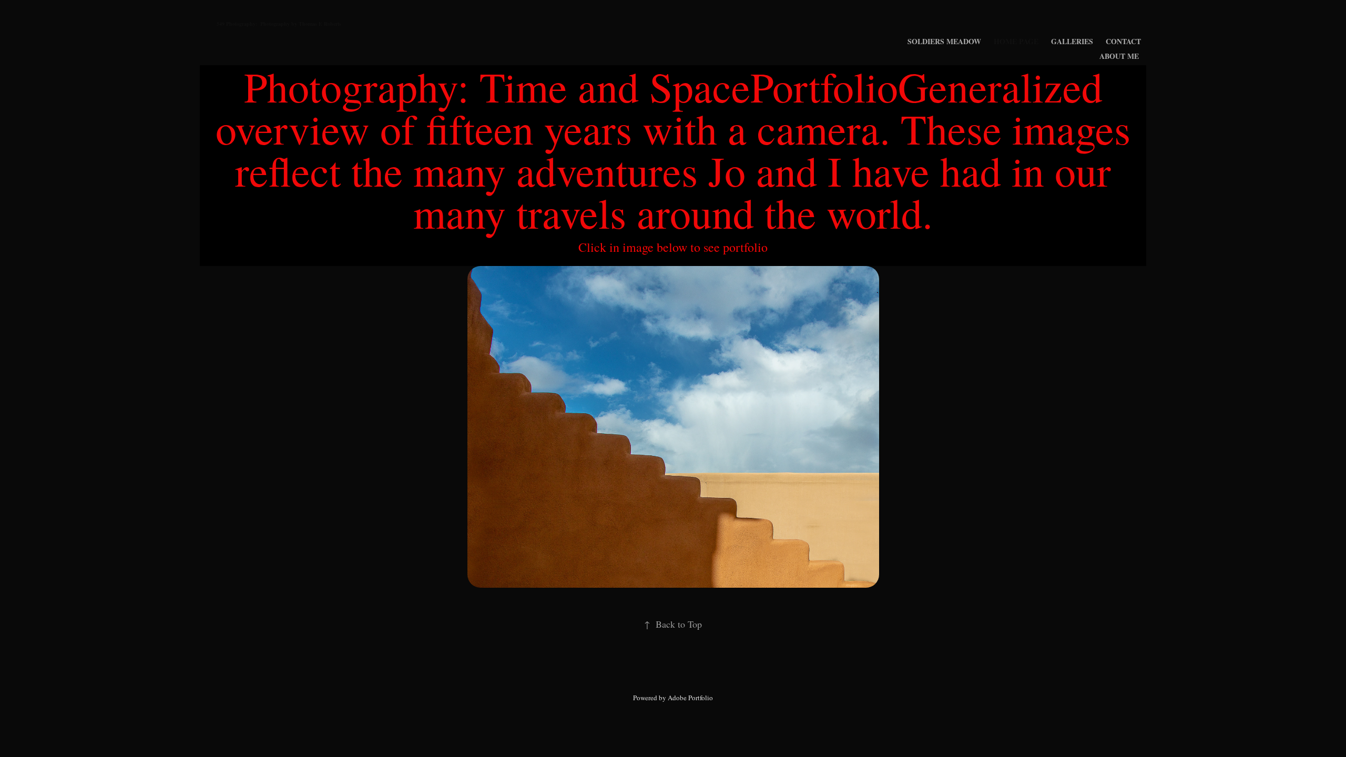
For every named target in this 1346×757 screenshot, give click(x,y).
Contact (1123, 41)
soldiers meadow (944, 41)
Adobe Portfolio (690, 697)
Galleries (1072, 41)
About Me (1119, 56)
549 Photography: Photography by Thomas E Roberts (279, 23)
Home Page (1016, 41)
